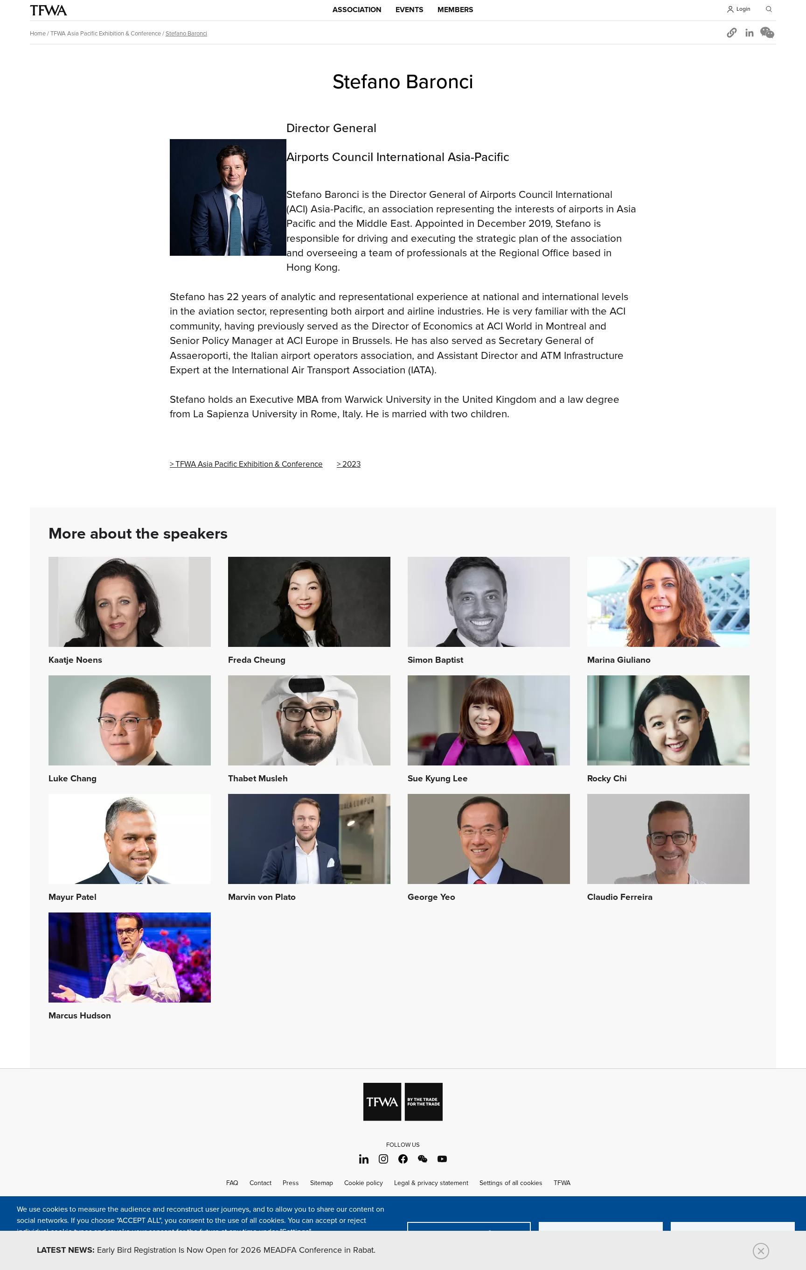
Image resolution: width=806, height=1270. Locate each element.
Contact (260, 1183)
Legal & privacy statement (431, 1183)
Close (761, 1251)
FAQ (232, 1183)
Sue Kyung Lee (438, 779)
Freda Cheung (256, 660)
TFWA (48, 10)
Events (410, 10)
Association (357, 10)
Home (38, 33)
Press (291, 1183)
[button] (732, 33)
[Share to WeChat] (767, 33)
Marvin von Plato (262, 897)
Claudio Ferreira (620, 897)
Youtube (442, 1159)
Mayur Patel (73, 897)
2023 (351, 464)
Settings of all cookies (510, 1183)
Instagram (383, 1159)
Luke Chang (73, 779)
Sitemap (321, 1183)
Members (455, 10)
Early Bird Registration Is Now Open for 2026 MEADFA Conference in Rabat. (206, 1250)
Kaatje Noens (75, 660)
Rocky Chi (607, 779)
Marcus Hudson (80, 1016)
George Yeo (431, 897)
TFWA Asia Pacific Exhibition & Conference (105, 33)
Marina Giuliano (619, 660)
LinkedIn (364, 1159)
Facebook (403, 1159)
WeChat (423, 1159)
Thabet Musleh (258, 779)
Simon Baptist (435, 660)
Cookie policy (363, 1183)
